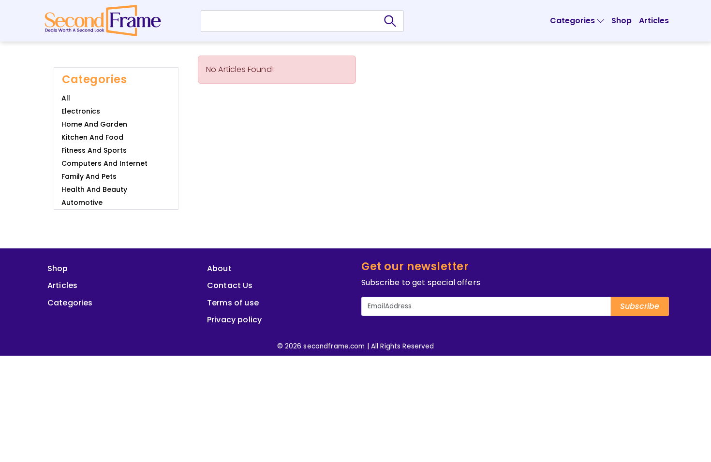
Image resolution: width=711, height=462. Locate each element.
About (219, 268)
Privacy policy (234, 319)
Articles (654, 20)
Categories (70, 302)
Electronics (80, 111)
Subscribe (639, 306)
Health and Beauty (94, 189)
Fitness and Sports (94, 150)
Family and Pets (89, 176)
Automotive (82, 202)
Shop (621, 20)
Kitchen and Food (92, 137)
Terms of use (233, 302)
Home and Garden (94, 124)
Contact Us (230, 285)
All (65, 98)
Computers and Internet (104, 163)
